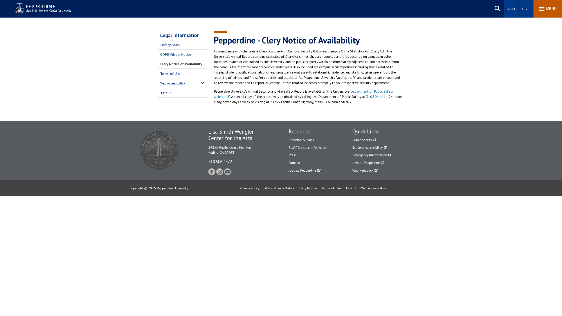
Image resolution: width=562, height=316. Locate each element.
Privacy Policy (170, 45)
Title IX (166, 93)
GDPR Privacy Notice (175, 54)
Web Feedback (362, 170)
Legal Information (180, 35)
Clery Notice (308, 188)
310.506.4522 (220, 161)
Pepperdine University (172, 188)
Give (526, 9)
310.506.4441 (376, 96)
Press (293, 155)
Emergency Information (369, 155)
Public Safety (362, 140)
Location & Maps (301, 140)
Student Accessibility (367, 147)
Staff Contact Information (308, 147)
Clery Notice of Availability (181, 64)
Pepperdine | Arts (26, 4)
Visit (511, 9)
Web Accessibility (172, 83)
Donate (294, 162)
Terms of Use (170, 73)
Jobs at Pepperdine (302, 170)
